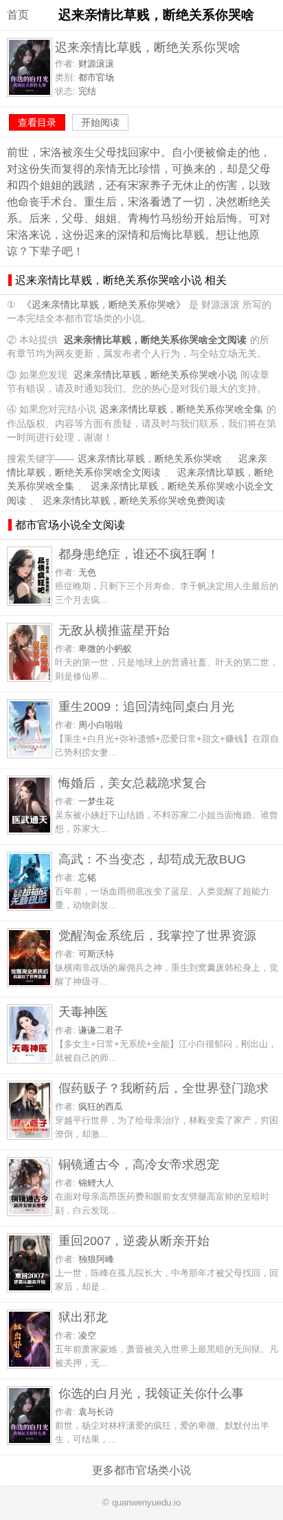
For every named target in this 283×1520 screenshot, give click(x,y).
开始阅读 (100, 122)
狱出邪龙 (83, 1317)
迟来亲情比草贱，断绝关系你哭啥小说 (155, 375)
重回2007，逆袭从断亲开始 (134, 1240)
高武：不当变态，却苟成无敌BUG (152, 859)
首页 (18, 15)
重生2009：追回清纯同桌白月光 (146, 706)
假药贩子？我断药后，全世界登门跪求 (163, 1088)
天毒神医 (83, 1011)
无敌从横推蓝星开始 (114, 630)
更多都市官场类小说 (141, 1470)
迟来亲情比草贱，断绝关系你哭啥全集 (181, 409)
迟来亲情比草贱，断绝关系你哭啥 (150, 459)
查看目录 (37, 122)
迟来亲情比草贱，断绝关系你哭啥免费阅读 (134, 501)
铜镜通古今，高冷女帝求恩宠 (138, 1164)
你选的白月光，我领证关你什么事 (151, 1393)
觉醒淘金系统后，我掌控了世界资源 (157, 935)
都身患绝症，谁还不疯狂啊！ (138, 554)
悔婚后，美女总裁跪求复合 (132, 782)
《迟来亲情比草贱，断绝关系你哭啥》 (103, 305)
